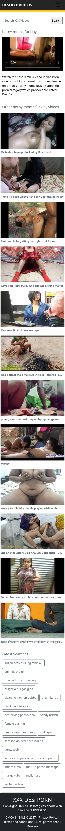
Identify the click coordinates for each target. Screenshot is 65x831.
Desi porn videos (47, 822)
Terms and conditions (18, 822)
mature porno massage (42, 767)
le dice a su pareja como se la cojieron (30, 758)
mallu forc (33, 775)
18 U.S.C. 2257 (26, 817)
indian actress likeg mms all (23, 663)
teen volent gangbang (20, 732)
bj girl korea (50, 698)
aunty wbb (12, 749)
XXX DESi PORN (32, 799)
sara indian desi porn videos (24, 741)
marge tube (13, 775)
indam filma (13, 767)
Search (56, 21)
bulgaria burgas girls (19, 689)
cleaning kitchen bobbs (20, 698)
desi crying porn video (20, 715)
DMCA (9, 817)
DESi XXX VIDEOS (17, 5)
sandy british (49, 715)
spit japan (46, 732)
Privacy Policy (48, 817)
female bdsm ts (15, 724)
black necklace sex (17, 706)
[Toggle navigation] (58, 5)
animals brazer (15, 672)
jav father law (14, 784)
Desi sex (32, 826)
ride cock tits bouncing (20, 680)
